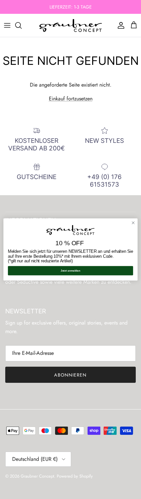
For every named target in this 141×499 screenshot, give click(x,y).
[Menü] (7, 25)
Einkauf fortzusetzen (70, 98)
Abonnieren (70, 375)
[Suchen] (21, 25)
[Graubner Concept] (70, 25)
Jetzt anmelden (70, 270)
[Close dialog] (133, 223)
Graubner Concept (37, 476)
